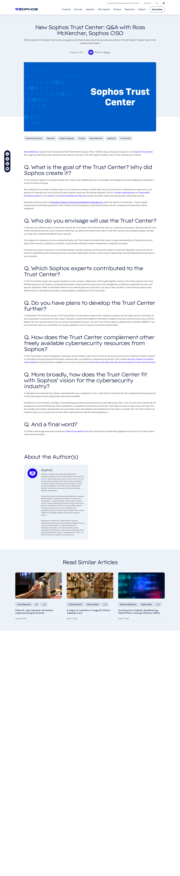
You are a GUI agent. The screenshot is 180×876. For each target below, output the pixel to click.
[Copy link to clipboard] (7, 154)
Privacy (82, 138)
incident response (66, 138)
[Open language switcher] (164, 3)
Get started (157, 9)
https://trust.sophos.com (77, 431)
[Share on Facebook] (7, 168)
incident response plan (124, 192)
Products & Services (34, 138)
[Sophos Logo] (26, 9)
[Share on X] (7, 159)
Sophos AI (111, 138)
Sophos (107, 52)
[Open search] (157, 3)
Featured (50, 138)
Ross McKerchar (96, 138)
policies (51, 196)
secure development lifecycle (73, 196)
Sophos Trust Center (143, 152)
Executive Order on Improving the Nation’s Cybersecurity (77, 202)
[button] (147, 3)
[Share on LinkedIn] (7, 164)
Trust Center (125, 138)
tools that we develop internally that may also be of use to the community (122, 362)
